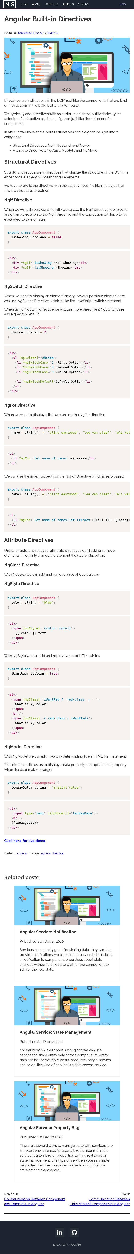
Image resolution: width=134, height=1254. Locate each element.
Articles (68, 4)
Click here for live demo (24, 841)
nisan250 (52, 32)
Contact (84, 4)
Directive (57, 853)
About (36, 4)
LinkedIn (59, 1230)
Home (24, 4)
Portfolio (51, 4)
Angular (22, 853)
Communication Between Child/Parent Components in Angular (100, 1199)
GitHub (74, 1230)
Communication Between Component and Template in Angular (34, 1199)
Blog (122, 4)
